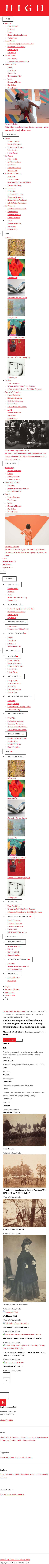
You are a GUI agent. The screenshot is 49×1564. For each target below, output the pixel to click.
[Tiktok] (5, 1497)
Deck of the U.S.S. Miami (12, 1366)
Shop (2, 1474)
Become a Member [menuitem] (14, 82)
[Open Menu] (3, 574)
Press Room (16, 1437)
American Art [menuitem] (12, 278)
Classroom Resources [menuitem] (15, 197)
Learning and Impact (34, 1437)
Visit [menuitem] (8, 19)
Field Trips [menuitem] (11, 191)
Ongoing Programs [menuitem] (14, 144)
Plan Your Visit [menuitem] (13, 26)
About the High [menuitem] (10, 64)
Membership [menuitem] (9, 468)
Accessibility (5, 1560)
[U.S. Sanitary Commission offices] (24, 1323)
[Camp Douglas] (24, 1130)
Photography (21, 1011)
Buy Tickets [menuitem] (12, 85)
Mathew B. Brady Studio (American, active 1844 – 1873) (24, 1033)
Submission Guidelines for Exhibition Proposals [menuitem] (25, 389)
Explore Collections (10, 1011)
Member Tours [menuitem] (13, 212)
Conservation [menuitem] (12, 404)
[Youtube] (11, 1497)
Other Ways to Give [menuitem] (12, 482)
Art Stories (9, 1474)
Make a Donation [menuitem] (14, 497)
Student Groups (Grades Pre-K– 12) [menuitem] (21, 44)
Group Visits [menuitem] (9, 41)
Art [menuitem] (7, 233)
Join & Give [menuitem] (11, 463)
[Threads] (24, 1547)
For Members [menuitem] (10, 206)
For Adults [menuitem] (9, 156)
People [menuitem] (10, 67)
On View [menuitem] (8, 380)
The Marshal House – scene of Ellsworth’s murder (22, 1338)
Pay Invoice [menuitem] (12, 53)
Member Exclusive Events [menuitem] (17, 209)
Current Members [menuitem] (14, 218)
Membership (4, 1457)
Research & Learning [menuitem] (12, 392)
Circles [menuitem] (10, 474)
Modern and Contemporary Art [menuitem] (19, 357)
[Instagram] (3, 1497)
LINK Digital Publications (25, 1474)
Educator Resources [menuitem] (15, 398)
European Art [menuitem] (12, 318)
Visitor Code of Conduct (27, 1440)
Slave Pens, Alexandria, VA (13, 1229)
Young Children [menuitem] (13, 179)
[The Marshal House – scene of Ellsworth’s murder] (24, 1334)
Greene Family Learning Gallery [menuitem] (19, 182)
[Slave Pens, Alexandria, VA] (24, 1213)
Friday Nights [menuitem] (12, 159)
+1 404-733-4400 (6, 1420)
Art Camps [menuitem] (11, 176)
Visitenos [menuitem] (11, 29)
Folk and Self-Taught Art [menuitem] (17, 338)
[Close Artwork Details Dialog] (19, 1040)
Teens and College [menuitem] (14, 185)
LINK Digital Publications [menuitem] (17, 203)
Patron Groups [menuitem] (13, 50)
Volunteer (27, 1457)
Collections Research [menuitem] (15, 401)
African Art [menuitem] (12, 258)
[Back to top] (4, 1395)
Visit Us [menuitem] (8, 23)
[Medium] (8, 1497)
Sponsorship (14, 1457)
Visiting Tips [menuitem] (12, 38)
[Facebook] (1, 1497)
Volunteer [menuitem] (11, 485)
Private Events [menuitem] (10, 56)
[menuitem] (26, 73)
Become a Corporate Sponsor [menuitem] (18, 488)
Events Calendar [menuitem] (13, 141)
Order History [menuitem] (13, 88)
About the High (6, 1437)
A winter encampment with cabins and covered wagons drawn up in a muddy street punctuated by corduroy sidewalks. (24, 1023)
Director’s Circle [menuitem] (13, 477)
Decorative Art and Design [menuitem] (17, 298)
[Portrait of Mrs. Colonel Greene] (24, 1268)
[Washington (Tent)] (24, 1311)
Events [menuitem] (7, 138)
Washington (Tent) (10, 1316)
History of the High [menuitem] (15, 76)
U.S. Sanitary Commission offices (15, 1327)
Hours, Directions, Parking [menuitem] (17, 35)
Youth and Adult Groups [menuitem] (16, 47)
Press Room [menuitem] (12, 70)
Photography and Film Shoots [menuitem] (18, 61)
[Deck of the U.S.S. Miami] (24, 1362)
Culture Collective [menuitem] (14, 168)
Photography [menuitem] (12, 377)
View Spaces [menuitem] (12, 58)
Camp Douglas (8, 1149)
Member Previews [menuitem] (14, 215)
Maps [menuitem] (10, 32)
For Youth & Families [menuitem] (13, 174)
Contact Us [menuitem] (12, 73)
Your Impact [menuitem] (12, 500)
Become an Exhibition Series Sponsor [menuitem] (21, 386)
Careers (24, 1437)
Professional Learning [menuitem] (15, 194)
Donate (21, 1457)
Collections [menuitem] (9, 238)
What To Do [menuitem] (11, 134)
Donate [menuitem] (7, 494)
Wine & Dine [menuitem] (12, 171)
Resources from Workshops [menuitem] (17, 200)
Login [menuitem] (10, 79)
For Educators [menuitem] (10, 188)
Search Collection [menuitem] (14, 395)
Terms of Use (15, 1560)
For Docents (40, 1474)
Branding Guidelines (10, 1440)
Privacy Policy (25, 1560)
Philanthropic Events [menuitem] (15, 147)
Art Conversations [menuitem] (14, 162)
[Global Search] (4, 571)
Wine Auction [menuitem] (12, 150)
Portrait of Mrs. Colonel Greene (15, 1305)
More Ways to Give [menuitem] (15, 491)
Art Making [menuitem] (12, 165)
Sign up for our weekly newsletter (12, 1494)
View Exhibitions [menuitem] (14, 383)
